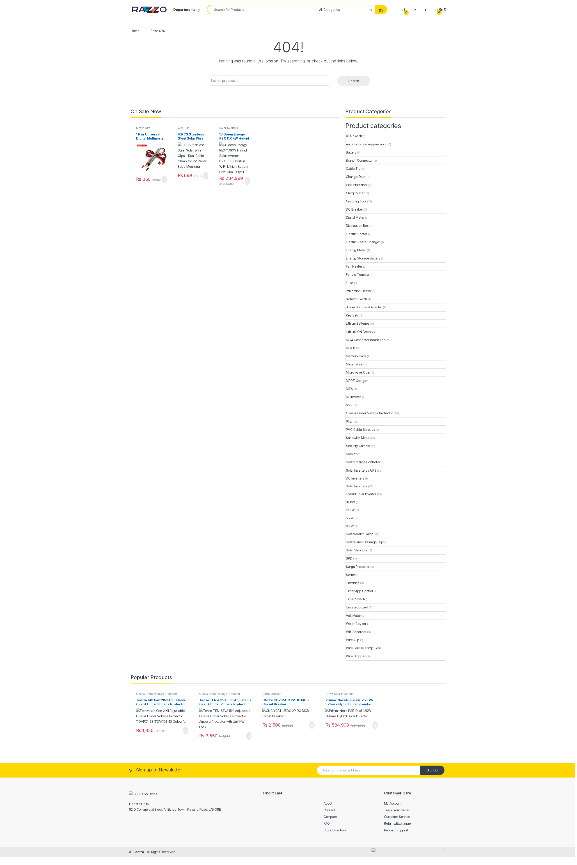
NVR (349, 405)
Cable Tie (353, 168)
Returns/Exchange (397, 823)
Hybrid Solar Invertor (361, 494)
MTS (349, 389)
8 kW (350, 526)
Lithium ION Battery (359, 332)
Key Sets (352, 315)
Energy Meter (356, 250)
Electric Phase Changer (363, 242)
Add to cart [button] (164, 179)
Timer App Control (359, 591)
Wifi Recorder (356, 632)
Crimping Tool (356, 201)
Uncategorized (357, 607)
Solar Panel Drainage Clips (365, 542)
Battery (351, 152)
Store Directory (335, 830)
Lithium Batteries (357, 323)
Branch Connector (359, 160)
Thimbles (352, 583)
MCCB (350, 348)
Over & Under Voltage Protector (369, 413)
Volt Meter (353, 615)
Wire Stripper (355, 656)
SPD (349, 558)
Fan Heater (354, 266)
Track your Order (397, 810)
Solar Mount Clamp (359, 534)
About (328, 803)
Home (135, 31)
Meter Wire (143, 128)
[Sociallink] (137, 819)
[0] (403, 9)
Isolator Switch (356, 299)
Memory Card (356, 356)
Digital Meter (355, 217)
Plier (349, 421)
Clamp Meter (355, 193)
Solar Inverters (228, 128)
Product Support (396, 830)
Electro (138, 852)
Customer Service (397, 817)
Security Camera (358, 446)
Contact (329, 810)
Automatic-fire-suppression (365, 144)
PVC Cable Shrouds (360, 429)
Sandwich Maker (358, 438)
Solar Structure (357, 550)
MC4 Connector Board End (365, 340)
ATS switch (354, 136)
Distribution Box (357, 225)
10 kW (350, 502)
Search (353, 81)
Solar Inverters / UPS (361, 470)
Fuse (349, 283)
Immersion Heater (358, 291)
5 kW (349, 518)
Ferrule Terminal (357, 274)
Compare (330, 817)
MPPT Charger (357, 381)
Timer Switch (355, 599)
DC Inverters (355, 478)
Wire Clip (184, 128)
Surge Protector (357, 567)
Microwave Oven (358, 372)
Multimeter (353, 397)
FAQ (327, 823)
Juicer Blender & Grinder (364, 307)
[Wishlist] (415, 9)
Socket (351, 454)
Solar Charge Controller (363, 462)
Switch (350, 575)
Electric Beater (356, 234)
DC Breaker (354, 209)
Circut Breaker (356, 185)
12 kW (350, 510)
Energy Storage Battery (363, 258)
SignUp (432, 770)
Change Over (356, 177)
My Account (392, 803)
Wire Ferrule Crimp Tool (363, 648)
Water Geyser (356, 624)
